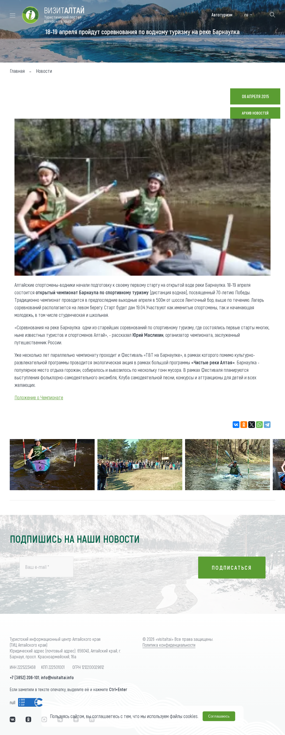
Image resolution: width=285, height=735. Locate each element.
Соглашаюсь (219, 716)
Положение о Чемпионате (38, 397)
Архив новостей (255, 113)
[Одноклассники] (243, 424)
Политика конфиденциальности (168, 644)
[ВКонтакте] (236, 424)
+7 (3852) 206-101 (24, 677)
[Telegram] (267, 424)
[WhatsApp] (259, 424)
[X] (251, 424)
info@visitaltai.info (57, 677)
